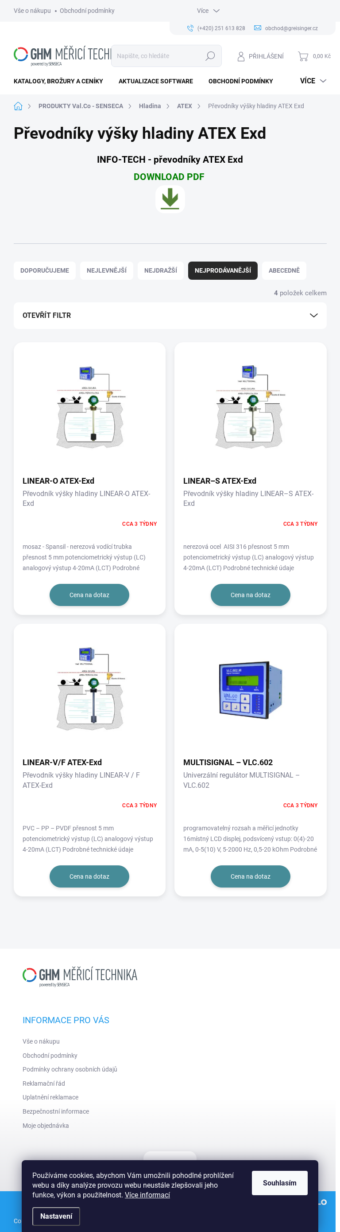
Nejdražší (160, 270)
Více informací (147, 1195)
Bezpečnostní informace (56, 1111)
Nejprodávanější (223, 270)
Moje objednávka (46, 1125)
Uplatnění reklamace (50, 1097)
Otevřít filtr (47, 315)
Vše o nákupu (32, 10)
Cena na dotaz (89, 594)
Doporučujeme (44, 270)
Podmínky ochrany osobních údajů (70, 1069)
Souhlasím (280, 1183)
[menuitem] (62, 81)
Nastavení (56, 1216)
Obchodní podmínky (87, 10)
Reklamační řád (44, 1083)
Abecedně (284, 270)
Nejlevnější (107, 270)
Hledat (210, 55)
